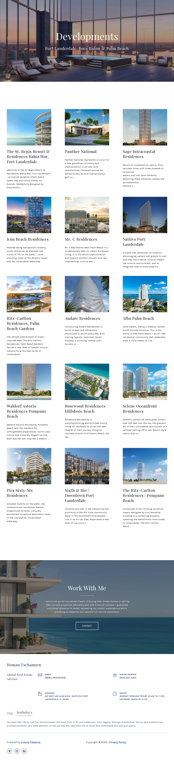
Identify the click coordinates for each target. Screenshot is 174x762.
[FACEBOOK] (9, 751)
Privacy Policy (117, 742)
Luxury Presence (31, 742)
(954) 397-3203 (128, 677)
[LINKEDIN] (24, 751)
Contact (87, 626)
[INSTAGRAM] (17, 751)
